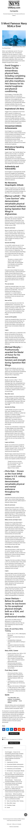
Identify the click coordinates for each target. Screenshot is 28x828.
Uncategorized (13, 739)
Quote (8, 807)
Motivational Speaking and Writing (15, 766)
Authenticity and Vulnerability (14, 768)
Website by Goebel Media (14, 826)
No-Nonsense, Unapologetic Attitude (15, 770)
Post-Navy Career (11, 805)
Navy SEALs (6, 739)
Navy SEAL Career (11, 803)
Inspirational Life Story (12, 762)
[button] (3, 729)
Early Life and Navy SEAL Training (15, 801)
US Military (19, 739)
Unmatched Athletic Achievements (15, 764)
